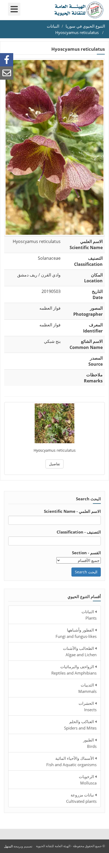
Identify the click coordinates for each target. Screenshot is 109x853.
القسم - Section (86, 552)
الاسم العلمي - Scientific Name (72, 511)
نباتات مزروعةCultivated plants (81, 798)
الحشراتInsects (88, 706)
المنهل (8, 846)
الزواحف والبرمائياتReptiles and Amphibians (74, 670)
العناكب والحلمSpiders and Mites (80, 725)
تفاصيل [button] (54, 463)
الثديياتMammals (87, 688)
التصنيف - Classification (79, 532)
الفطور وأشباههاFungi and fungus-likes (76, 633)
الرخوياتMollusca (88, 780)
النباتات (53, 26)
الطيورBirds (90, 743)
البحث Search (86, 571)
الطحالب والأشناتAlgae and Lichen (80, 651)
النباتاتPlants (89, 615)
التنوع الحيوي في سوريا (85, 26)
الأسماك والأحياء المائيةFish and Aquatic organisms (71, 761)
